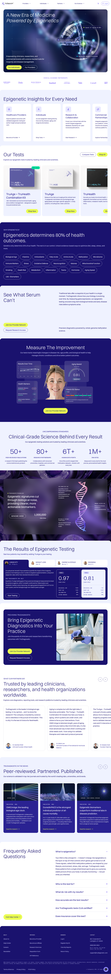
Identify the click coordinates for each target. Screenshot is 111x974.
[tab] (16, 563)
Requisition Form (35, 951)
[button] (100, 679)
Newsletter (6, 951)
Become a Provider (36, 939)
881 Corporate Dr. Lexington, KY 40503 (96, 940)
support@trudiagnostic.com (99, 953)
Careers (5, 947)
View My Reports (66, 947)
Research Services (35, 947)
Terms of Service (8, 969)
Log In (62, 939)
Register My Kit (65, 943)
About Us (6, 939)
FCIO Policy (31, 969)
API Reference (34, 955)
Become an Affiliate (36, 943)
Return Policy (65, 951)
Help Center (7, 943)
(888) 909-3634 (94, 945)
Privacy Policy (21, 969)
